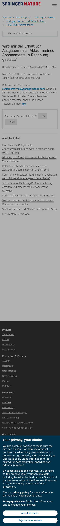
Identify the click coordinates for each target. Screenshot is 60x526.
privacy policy (21, 492)
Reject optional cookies (30, 520)
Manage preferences (14, 501)
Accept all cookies (30, 513)
